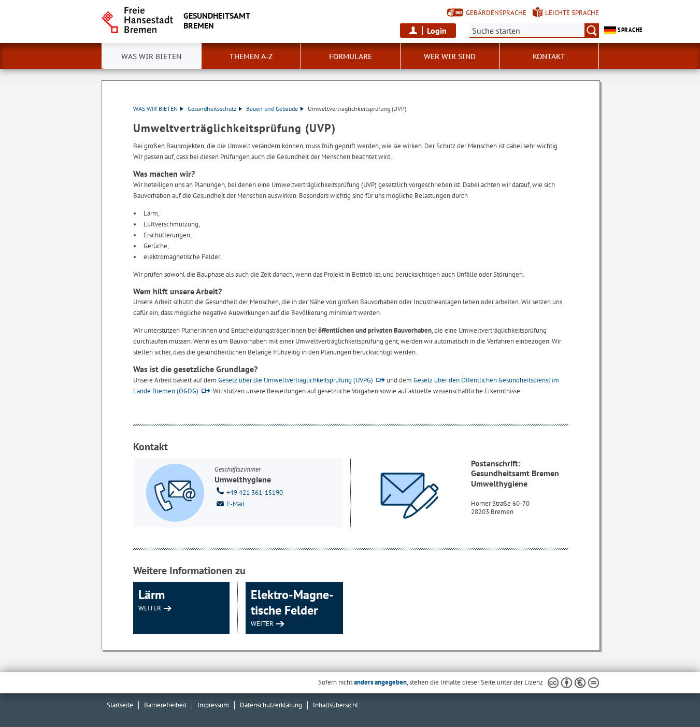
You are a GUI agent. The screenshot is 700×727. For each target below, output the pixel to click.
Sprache (629, 30)
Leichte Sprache (572, 12)
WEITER (149, 608)
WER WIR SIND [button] (450, 56)
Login (437, 30)
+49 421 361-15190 (254, 492)
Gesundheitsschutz (212, 108)
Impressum (213, 705)
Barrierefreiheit (165, 705)
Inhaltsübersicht (335, 705)
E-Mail (235, 504)
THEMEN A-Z (251, 56)
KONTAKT (549, 56)
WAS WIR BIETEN (155, 108)
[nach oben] (667, 694)
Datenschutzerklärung (271, 705)
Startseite (120, 705)
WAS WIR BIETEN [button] (151, 56)
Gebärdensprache (496, 12)
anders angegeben (380, 682)
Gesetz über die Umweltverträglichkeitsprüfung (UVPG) (295, 380)
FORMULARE (350, 56)
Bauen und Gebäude (272, 108)
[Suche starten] (591, 30)
